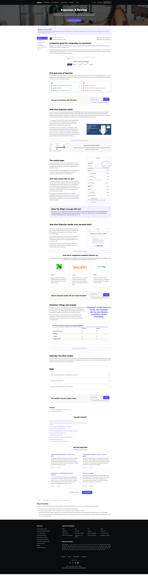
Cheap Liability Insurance (42, 529)
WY (106, 546)
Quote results (39, 43)
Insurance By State (67, 541)
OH (81, 546)
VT (97, 546)
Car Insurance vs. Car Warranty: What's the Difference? (60, 426)
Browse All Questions (74, 492)
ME (100, 544)
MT (65, 546)
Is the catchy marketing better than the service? (62, 474)
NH (70, 546)
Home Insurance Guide (41, 535)
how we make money (49, 32)
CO (78, 544)
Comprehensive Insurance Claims (56, 439)
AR (74, 544)
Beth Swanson (58, 37)
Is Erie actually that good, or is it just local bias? (63, 455)
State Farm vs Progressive (67, 535)
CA (76, 544)
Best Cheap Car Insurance (42, 537)
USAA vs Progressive (92, 535)
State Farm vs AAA (104, 533)
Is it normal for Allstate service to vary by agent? (94, 455)
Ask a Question (87, 492)
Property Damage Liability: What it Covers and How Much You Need (63, 430)
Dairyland (74, 195)
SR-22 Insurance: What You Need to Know (57, 433)
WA (101, 546)
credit (56, 45)
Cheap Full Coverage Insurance (43, 531)
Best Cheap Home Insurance (42, 539)
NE (66, 546)
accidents (64, 132)
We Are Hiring (76, 556)
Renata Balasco (106, 39)
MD (102, 544)
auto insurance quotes (70, 51)
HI (88, 544)
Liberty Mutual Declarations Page (56, 435)
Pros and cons (39, 40)
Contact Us (84, 556)
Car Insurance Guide (56, 500)
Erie (88, 529)
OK (82, 546)
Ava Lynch (106, 37)
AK (71, 544)
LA (98, 544)
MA (104, 544)
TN (92, 546)
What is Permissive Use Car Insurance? (57, 428)
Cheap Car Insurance (47, 500)
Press (69, 556)
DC (81, 544)
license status (56, 132)
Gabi (102, 50)
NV (68, 546)
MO (63, 546)
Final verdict (39, 48)
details (65, 131)
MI (105, 544)
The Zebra (39, 500)
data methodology (105, 31)
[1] (56, 319)
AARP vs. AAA (65, 533)
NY (75, 546)
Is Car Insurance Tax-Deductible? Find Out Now (59, 441)
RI (87, 546)
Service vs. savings (88, 473)
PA (86, 546)
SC (89, 546)
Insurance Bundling (41, 543)
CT (79, 544)
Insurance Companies (68, 526)
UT (96, 546)
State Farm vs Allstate (79, 533)
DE (83, 544)
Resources (40, 526)
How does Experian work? (41, 42)
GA (86, 544)
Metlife (101, 529)
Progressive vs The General (79, 536)
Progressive (64, 531)
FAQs (38, 50)
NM (74, 546)
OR (84, 546)
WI (105, 546)
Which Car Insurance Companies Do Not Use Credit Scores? (61, 421)
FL (84, 544)
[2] (57, 319)
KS (95, 544)
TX (94, 546)
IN (92, 544)
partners (43, 31)
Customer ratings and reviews (42, 47)
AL (69, 544)
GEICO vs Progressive (92, 533)
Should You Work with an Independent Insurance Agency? (61, 437)
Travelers (89, 531)
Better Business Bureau (66, 409)
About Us (63, 556)
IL (88, 547)
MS (109, 544)
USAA (63, 529)
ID (89, 544)
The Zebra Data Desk (41, 547)
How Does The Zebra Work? (92, 145)
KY (96, 544)
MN (107, 544)
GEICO (62, 198)
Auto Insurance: (65, 544)
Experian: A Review (66, 500)
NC (77, 546)
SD (91, 546)
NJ (72, 546)
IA (93, 544)
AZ (73, 544)
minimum (58, 211)
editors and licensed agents (92, 31)
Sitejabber (60, 411)
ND (79, 546)
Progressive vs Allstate (105, 535)
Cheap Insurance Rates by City (43, 541)
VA (99, 546)
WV (103, 546)
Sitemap (38, 545)
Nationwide (102, 531)
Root (76, 529)
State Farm (77, 531)
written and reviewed (73, 31)
